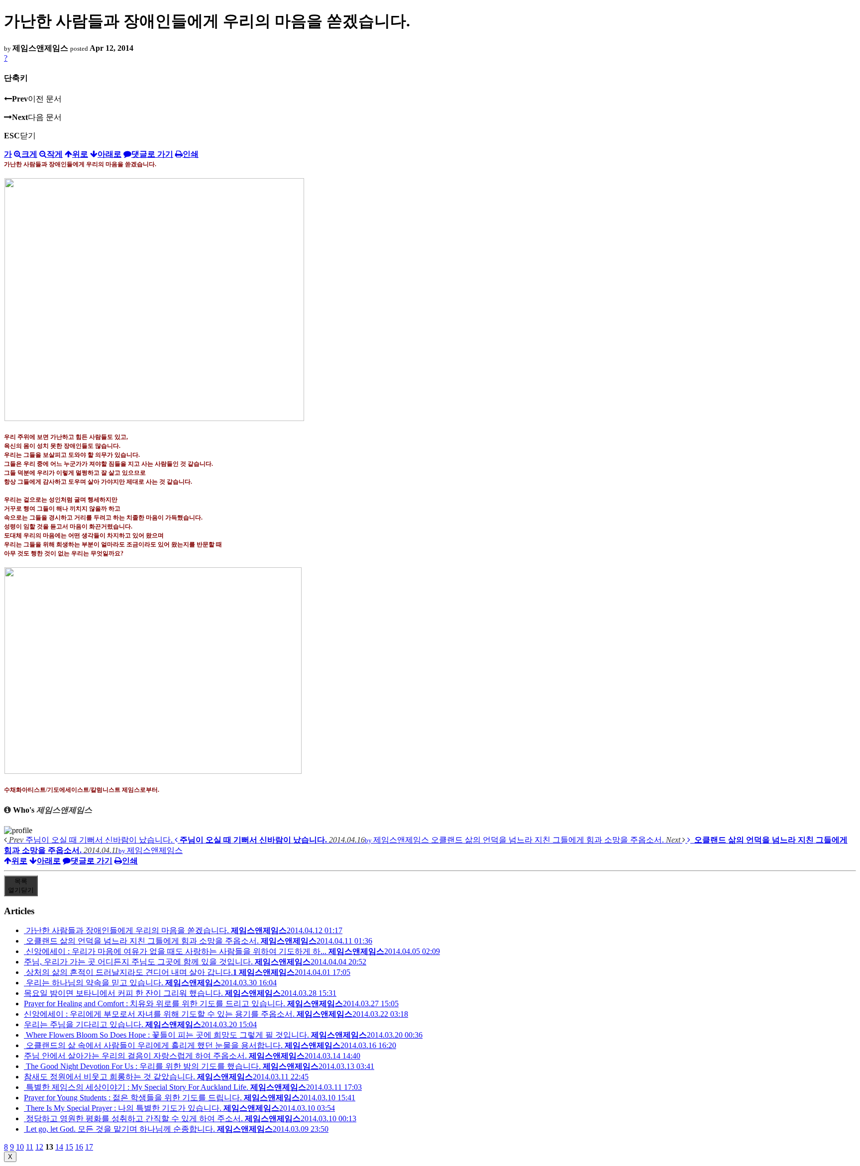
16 (79, 1147)
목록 (21, 885)
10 (20, 1147)
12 (39, 1147)
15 (69, 1147)
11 (29, 1147)
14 (59, 1147)
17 (89, 1147)
